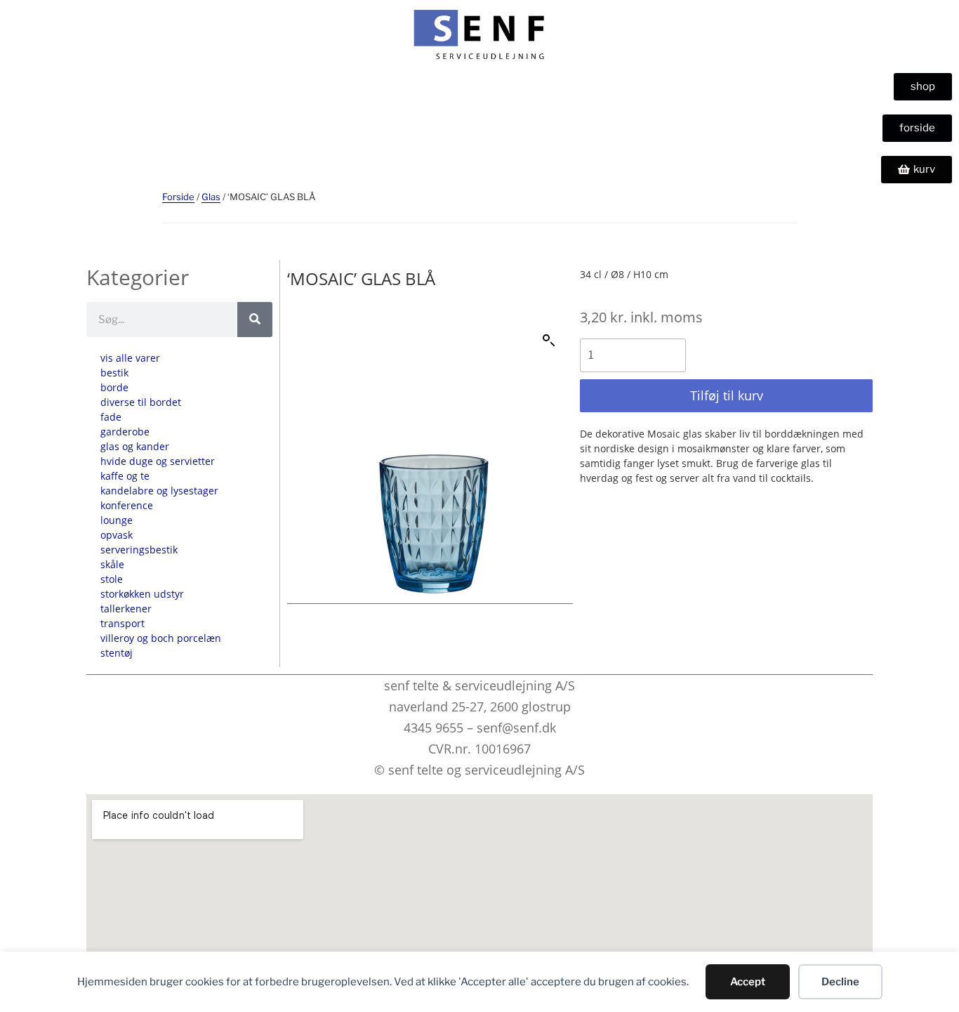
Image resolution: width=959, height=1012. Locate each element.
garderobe (125, 431)
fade (110, 416)
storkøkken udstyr (142, 593)
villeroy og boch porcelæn (160, 638)
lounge (116, 520)
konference (126, 505)
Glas (210, 196)
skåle (112, 564)
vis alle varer (130, 357)
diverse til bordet (140, 402)
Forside (178, 196)
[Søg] (254, 319)
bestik (114, 372)
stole (111, 579)
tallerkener (126, 608)
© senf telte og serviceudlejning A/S (479, 769)
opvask (116, 534)
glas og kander (134, 446)
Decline (840, 981)
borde (114, 387)
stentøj (116, 652)
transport (122, 623)
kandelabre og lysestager (159, 490)
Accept (747, 981)
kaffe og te (125, 475)
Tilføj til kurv (726, 395)
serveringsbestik (139, 549)
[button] (549, 340)
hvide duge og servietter (157, 461)
